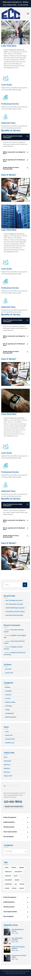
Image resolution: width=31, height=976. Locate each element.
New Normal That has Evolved (14, 615)
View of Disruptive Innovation (14, 604)
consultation (18, 871)
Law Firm (8, 698)
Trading (7, 709)
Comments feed (10, 739)
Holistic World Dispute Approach (15, 608)
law (16, 884)
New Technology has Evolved (14, 600)
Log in (7, 731)
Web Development (10, 717)
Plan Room (7, 772)
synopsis (21, 888)
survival (14, 888)
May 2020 (8, 669)
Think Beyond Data (8, 827)
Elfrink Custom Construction (11, 971)
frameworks (8, 884)
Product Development (9, 817)
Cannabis (21, 867)
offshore (22, 884)
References (7, 764)
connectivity (8, 871)
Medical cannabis (10, 702)
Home (5, 757)
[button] (28, 13)
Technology (8, 706)
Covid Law (8, 695)
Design (15, 876)
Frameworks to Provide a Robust (15, 611)
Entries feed (8, 735)
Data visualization (8, 836)
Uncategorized (9, 713)
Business (7, 687)
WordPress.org (9, 743)
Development (8, 880)
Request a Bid (8, 776)
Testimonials (7, 761)
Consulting (8, 691)
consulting (8, 876)
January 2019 (9, 673)
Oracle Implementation (10, 832)
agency (7, 867)
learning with (22, 58)
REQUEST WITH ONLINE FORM (14, 806)
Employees (7, 768)
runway (7, 888)
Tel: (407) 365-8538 (23, 5)
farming (17, 880)
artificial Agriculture (9, 822)
